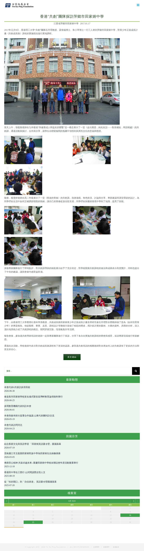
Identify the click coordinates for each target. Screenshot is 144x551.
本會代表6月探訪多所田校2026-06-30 (17, 389)
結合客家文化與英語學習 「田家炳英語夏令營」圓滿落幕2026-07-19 (32, 446)
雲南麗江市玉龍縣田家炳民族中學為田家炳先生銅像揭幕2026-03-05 (32, 455)
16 (130, 515)
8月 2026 (72, 501)
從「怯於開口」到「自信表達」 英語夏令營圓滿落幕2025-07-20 (30, 484)
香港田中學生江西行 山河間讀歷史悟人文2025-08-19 (24, 474)
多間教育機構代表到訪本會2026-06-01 (17, 408)
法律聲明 (96, 547)
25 (33, 522)
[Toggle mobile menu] (138, 5)
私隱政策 (116, 547)
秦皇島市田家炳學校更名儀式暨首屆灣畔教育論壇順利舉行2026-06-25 (33, 398)
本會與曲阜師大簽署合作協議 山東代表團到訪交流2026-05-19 (29, 417)
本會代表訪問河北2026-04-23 (13, 427)
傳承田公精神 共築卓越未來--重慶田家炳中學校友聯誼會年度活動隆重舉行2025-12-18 (41, 465)
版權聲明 (106, 547)
